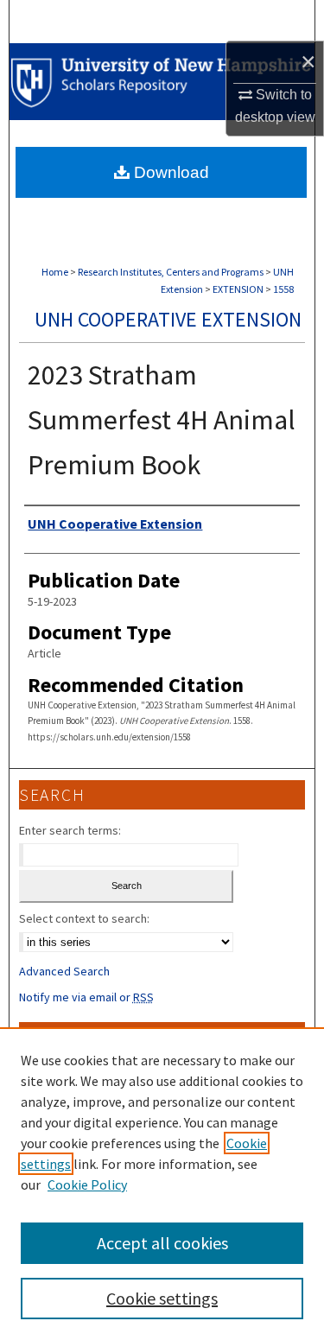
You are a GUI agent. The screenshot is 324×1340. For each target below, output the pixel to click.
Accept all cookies (162, 1243)
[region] (162, 1183)
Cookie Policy (87, 1184)
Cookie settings (162, 1298)
